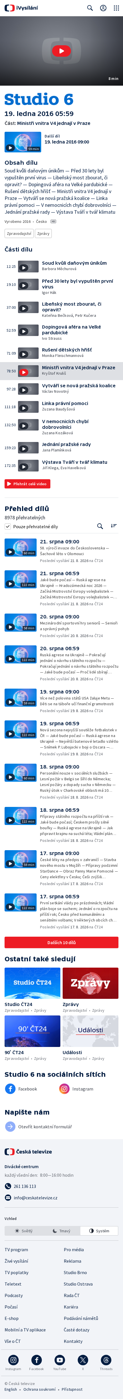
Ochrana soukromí (39, 1389)
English (11, 1389)
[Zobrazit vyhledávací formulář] (90, 8)
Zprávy (43, 233)
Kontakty (73, 1341)
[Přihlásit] (103, 8)
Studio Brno (75, 1272)
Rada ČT (72, 1295)
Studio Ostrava (78, 1284)
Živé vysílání (16, 1261)
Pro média (74, 1249)
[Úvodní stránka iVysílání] (21, 8)
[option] (24, 1231)
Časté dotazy (76, 1330)
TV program (16, 1249)
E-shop (12, 1318)
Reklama (72, 1261)
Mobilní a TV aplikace (25, 1330)
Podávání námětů (81, 1318)
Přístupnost (72, 1389)
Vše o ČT (13, 1341)
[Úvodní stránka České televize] (29, 1151)
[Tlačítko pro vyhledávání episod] (100, 526)
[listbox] (61, 1231)
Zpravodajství (19, 233)
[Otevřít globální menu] (116, 8)
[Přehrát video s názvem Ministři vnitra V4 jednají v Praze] (61, 51)
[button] (61, 51)
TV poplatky (16, 1272)
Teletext (13, 1284)
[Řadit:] (113, 525)
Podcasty (14, 1295)
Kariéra (71, 1307)
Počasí (11, 1307)
